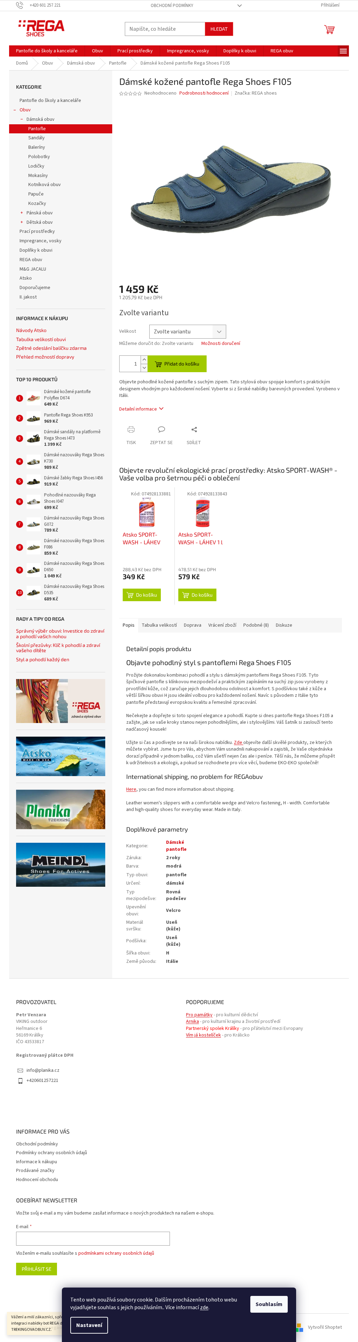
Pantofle (37, 128)
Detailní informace (138, 409)
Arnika (192, 1021)
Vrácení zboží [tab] (222, 625)
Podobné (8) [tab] (256, 625)
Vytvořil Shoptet (325, 1327)
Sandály (36, 137)
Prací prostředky (37, 231)
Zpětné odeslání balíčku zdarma (51, 348)
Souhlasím (269, 1304)
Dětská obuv (40, 222)
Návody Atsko (31, 330)
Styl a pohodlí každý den (42, 659)
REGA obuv (31, 259)
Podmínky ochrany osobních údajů (51, 1152)
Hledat (219, 29)
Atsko (26, 278)
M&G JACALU (33, 269)
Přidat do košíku (181, 364)
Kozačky (37, 203)
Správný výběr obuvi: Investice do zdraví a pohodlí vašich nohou (60, 633)
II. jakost (28, 297)
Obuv (25, 109)
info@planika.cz (43, 1070)
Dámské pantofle (176, 846)
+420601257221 (42, 1080)
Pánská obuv (40, 212)
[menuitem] (47, 51)
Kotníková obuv (44, 184)
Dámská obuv (41, 119)
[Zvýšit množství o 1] (144, 360)
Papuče (36, 194)
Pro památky (199, 1015)
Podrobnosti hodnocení (204, 93)
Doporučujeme (35, 287)
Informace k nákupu (36, 1161)
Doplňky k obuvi (36, 250)
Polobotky (39, 156)
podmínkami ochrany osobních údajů (116, 1253)
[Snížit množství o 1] (144, 368)
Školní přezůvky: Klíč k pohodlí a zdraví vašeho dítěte (58, 647)
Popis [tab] (129, 625)
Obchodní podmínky (172, 5)
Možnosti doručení (220, 343)
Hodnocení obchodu (37, 1179)
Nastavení (89, 1325)
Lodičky (36, 166)
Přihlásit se (36, 1269)
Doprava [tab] (192, 625)
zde (204, 1307)
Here (131, 789)
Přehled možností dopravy (45, 356)
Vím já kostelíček (203, 1035)
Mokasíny (38, 175)
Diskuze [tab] (284, 625)
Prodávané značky (35, 1170)
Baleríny (36, 147)
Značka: (256, 93)
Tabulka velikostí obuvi (41, 339)
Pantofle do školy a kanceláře (50, 100)
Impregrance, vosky (41, 240)
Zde (238, 742)
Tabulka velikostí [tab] (159, 625)
